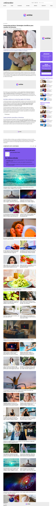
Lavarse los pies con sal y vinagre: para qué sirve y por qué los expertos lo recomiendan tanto (49, 83)
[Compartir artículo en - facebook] (30, 146)
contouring (24, 94)
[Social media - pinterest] (35, 2)
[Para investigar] (39, 2)
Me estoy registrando (45, 73)
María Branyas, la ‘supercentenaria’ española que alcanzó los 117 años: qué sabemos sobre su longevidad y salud (20, 160)
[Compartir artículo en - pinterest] (35, 146)
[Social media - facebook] (33, 2)
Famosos (35, 5)
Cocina (12, 5)
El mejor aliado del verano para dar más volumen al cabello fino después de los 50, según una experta (49, 100)
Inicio (4, 23)
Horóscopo (44, 5)
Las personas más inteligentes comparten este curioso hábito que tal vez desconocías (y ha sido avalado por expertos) (20, 165)
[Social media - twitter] (32, 2)
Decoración (20, 5)
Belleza (4, 5)
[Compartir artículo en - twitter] (31, 146)
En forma (27, 5)
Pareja (51, 5)
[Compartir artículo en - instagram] (33, 146)
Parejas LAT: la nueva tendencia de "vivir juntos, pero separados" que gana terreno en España (19, 162)
